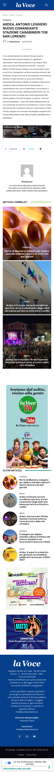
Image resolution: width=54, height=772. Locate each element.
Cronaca (19, 15)
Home (5, 15)
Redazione (15, 42)
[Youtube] (34, 736)
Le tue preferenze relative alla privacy (30, 762)
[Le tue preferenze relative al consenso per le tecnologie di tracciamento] (49, 767)
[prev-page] (4, 374)
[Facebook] (19, 736)
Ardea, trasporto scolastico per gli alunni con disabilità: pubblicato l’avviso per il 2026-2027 (35, 556)
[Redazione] (5, 41)
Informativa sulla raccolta (17, 768)
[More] (40, 149)
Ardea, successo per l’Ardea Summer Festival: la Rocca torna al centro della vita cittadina (27, 362)
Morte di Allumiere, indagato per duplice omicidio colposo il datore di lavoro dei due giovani (27, 254)
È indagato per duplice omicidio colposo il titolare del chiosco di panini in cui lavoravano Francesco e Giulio (34, 538)
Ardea (11, 15)
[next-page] (9, 374)
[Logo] (25, 5)
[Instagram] (27, 736)
